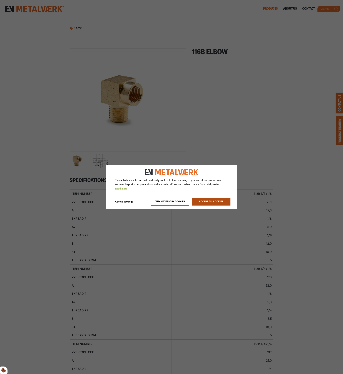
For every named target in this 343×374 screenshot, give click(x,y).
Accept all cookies (211, 201)
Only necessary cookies (170, 201)
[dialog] (171, 187)
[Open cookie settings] (4, 370)
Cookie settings (124, 201)
